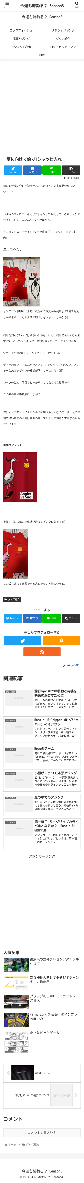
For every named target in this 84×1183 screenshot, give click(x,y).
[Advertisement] (42, 107)
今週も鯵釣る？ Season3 (42, 6)
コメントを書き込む (42, 1132)
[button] (75, 660)
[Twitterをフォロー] (22, 640)
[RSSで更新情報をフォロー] (42, 651)
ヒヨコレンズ (11, 231)
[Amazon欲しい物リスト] (61, 640)
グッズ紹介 (14, 599)
